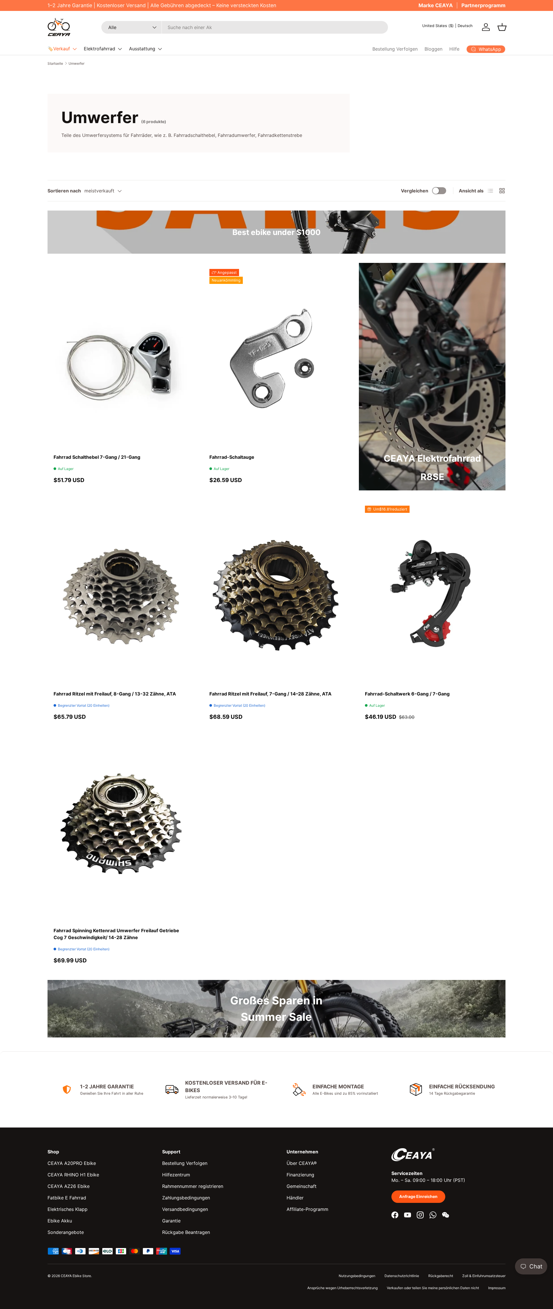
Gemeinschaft (302, 1186)
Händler (295, 1198)
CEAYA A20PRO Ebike (72, 1163)
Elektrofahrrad (99, 48)
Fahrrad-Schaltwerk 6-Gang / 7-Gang (407, 694)
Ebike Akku (60, 1221)
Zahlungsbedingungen (186, 1198)
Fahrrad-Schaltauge (231, 457)
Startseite (55, 63)
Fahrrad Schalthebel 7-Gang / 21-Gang (97, 457)
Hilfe (454, 49)
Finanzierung (300, 1175)
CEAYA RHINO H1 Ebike (73, 1175)
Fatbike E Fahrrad (67, 1198)
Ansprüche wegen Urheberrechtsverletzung (342, 1288)
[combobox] (244, 27)
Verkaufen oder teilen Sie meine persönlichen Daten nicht (433, 1288)
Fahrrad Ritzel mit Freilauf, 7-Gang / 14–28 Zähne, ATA (270, 694)
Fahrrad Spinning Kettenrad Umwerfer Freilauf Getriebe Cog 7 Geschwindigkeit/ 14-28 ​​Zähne (116, 934)
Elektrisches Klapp (68, 1209)
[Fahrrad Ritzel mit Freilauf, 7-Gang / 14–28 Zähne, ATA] (276, 595)
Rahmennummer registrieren (192, 1186)
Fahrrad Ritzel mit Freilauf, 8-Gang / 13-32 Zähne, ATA (115, 694)
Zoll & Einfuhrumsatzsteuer (483, 1276)
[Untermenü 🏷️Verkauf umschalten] (74, 48)
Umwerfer (76, 63)
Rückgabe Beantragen (186, 1232)
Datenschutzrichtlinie (402, 1276)
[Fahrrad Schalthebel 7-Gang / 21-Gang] (121, 358)
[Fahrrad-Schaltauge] (276, 358)
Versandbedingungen (185, 1209)
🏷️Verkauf (59, 48)
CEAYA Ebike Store (76, 1276)
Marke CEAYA (435, 5)
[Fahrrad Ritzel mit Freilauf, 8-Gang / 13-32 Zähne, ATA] (121, 595)
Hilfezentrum (176, 1175)
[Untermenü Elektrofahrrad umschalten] (119, 48)
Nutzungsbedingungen (357, 1276)
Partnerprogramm (483, 5)
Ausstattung (142, 48)
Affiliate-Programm (307, 1209)
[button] (502, 27)
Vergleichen (414, 191)
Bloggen (433, 49)
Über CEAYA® (302, 1163)
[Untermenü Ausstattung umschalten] (159, 48)
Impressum (496, 1288)
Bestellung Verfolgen (395, 49)
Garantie (171, 1221)
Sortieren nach (64, 191)
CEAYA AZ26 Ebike (69, 1186)
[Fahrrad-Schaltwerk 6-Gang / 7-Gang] (432, 595)
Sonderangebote (66, 1232)
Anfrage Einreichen (418, 1196)
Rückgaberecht (440, 1276)
